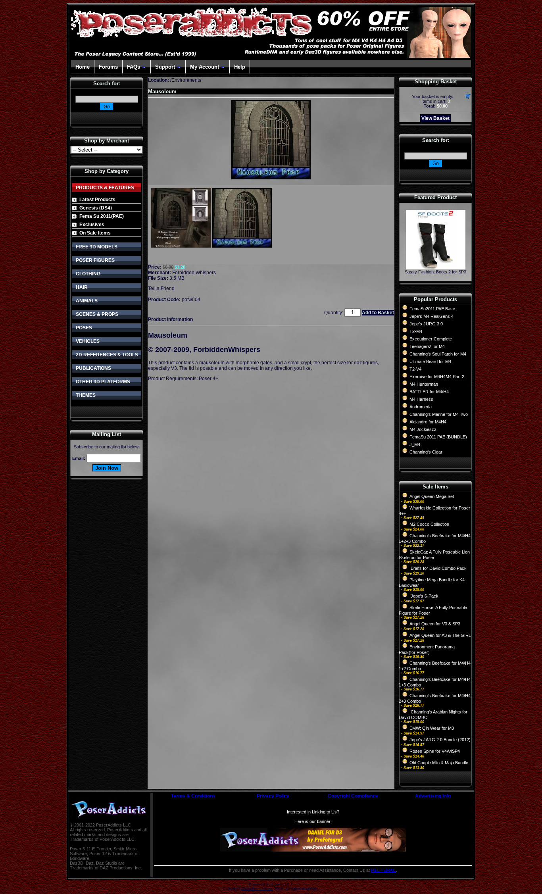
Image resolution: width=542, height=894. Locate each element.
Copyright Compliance (353, 796)
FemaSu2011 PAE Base (432, 308)
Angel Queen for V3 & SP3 (434, 623)
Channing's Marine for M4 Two (438, 414)
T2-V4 (415, 369)
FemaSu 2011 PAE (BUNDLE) (438, 437)
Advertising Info (433, 796)
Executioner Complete (430, 338)
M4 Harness (421, 399)
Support (165, 67)
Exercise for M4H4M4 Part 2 (436, 376)
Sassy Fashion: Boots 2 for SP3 (435, 271)
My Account (204, 67)
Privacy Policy (273, 796)
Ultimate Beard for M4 (430, 361)
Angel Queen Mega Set (431, 496)
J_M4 (414, 444)
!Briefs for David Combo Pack (438, 568)
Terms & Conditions (193, 796)
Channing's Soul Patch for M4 (437, 354)
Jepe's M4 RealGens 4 (431, 316)
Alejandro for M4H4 (427, 421)
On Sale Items (95, 233)
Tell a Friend (161, 288)
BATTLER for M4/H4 (429, 391)
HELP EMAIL (383, 870)
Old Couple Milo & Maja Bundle (438, 762)
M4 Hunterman (423, 384)
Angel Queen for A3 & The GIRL (440, 635)
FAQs (133, 67)
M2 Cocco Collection (429, 524)
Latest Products (97, 199)
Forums (108, 67)
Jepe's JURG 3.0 (426, 323)
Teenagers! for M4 (427, 346)
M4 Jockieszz (422, 429)
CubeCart (280, 884)
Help (239, 67)
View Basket (435, 118)
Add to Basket (378, 312)
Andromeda (420, 406)
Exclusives (91, 224)
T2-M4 (415, 331)
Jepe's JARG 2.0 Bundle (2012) (440, 739)
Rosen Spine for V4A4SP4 (434, 751)
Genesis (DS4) (95, 208)
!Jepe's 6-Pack (423, 596)
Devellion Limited (257, 888)
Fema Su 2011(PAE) (101, 216)
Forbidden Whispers (194, 272)
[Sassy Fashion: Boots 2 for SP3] (435, 267)
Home (82, 67)
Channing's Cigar (425, 452)
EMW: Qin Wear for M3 (431, 728)
